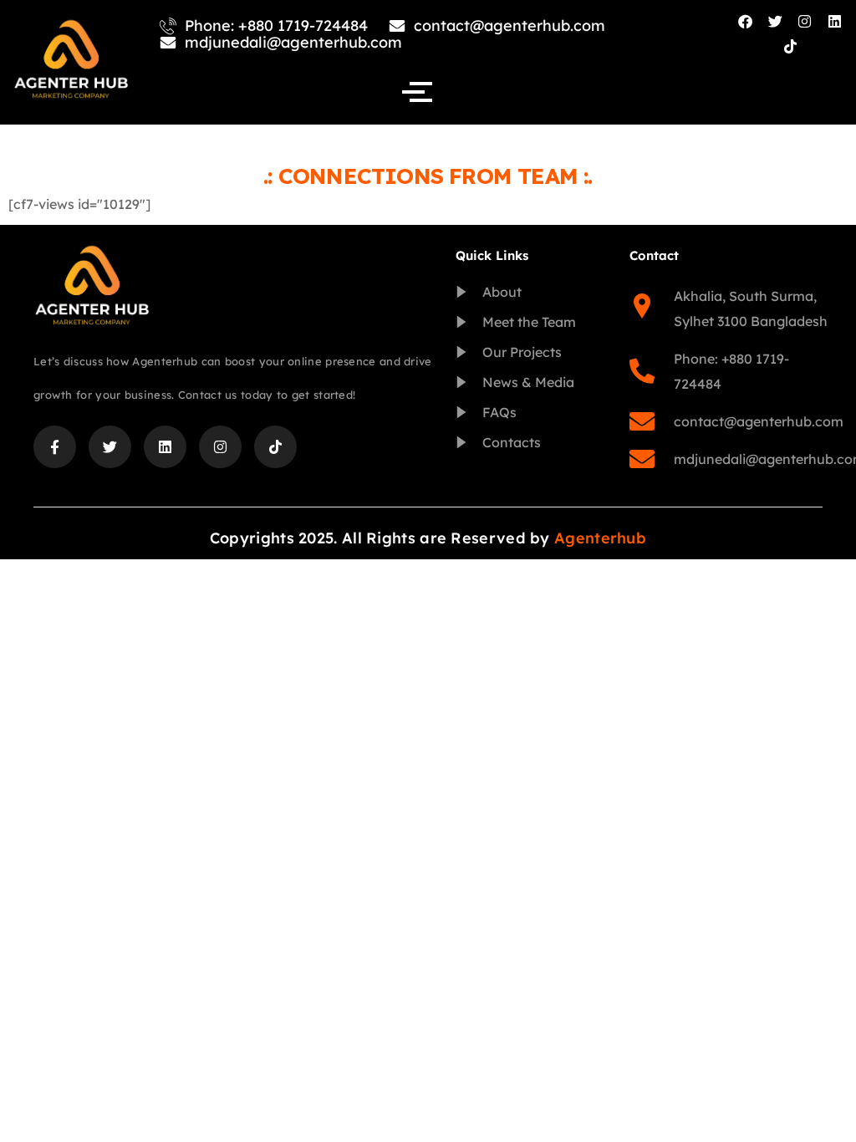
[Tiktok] (790, 47)
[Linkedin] (835, 21)
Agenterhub (600, 538)
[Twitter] (775, 21)
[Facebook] (745, 21)
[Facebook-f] (54, 447)
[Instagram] (805, 21)
